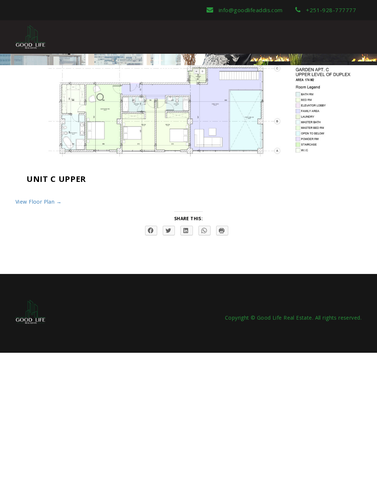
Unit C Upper (56, 178)
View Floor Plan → (38, 201)
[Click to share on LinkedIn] (186, 230)
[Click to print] (222, 230)
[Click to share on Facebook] (151, 230)
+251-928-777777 (330, 10)
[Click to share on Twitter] (169, 230)
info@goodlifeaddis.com (249, 10)
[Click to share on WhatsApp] (204, 230)
